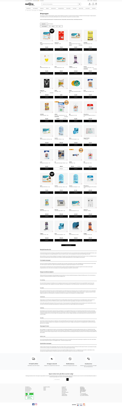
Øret (38, 10)
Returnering (64, 391)
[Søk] (79, 4)
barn (72, 19)
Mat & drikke (68, 8)
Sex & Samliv (88, 8)
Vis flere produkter (68, 245)
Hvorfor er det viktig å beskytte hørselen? (46, 19)
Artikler (91, 0)
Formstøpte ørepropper (57, 19)
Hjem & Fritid (81, 8)
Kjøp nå (46, 49)
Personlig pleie (35, 8)
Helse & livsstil (53, 8)
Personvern (63, 393)
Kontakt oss (64, 387)
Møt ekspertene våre (28, 388)
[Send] (67, 379)
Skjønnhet (42, 8)
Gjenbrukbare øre (77, 19)
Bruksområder (64, 19)
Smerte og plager (34, 10)
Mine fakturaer (27, 391)
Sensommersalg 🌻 (36, 0)
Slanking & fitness (61, 8)
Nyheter (44, 388)
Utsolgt (61, 168)
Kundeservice (95, 0)
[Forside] (25, 10)
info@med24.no (85, 394)
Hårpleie (47, 8)
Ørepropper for (69, 19)
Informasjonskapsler (65, 392)
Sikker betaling (64, 388)
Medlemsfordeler (64, 395)
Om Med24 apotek (28, 387)
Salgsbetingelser (64, 394)
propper (81, 19)
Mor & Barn (74, 8)
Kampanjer (42, 0)
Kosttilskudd (28, 8)
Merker (88, 0)
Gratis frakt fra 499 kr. (29, 0)
